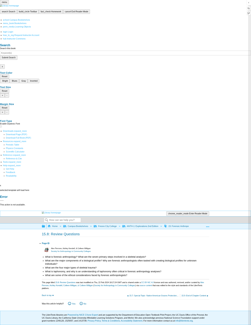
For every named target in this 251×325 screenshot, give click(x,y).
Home (55, 226)
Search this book (8, 48)
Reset (4, 76)
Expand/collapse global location (207, 225)
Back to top (47, 295)
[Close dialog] (2, 200)
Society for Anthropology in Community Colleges (71, 251)
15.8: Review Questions (65, 282)
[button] (10, 172)
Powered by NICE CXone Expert (83, 315)
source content (145, 285)
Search (46, 220)
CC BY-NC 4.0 (147, 282)
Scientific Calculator (15, 152)
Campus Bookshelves (78, 226)
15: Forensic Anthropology (180, 226)
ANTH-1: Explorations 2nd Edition (142, 226)
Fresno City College (107, 226)
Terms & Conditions (111, 321)
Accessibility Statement (131, 321)
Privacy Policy (94, 321)
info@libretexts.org (184, 321)
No (85, 304)
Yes (73, 304)
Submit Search (9, 57)
